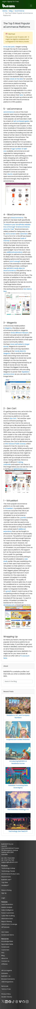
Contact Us (5, 961)
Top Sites (4, 882)
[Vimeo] (20, 1001)
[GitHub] (23, 1001)
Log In (4, 1)
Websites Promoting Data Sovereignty (18, 786)
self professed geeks (21, 121)
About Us (4, 958)
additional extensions (14, 252)
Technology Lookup (8, 868)
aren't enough (15, 261)
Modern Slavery (6, 997)
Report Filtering (6, 921)
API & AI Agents (6, 970)
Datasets (4, 973)
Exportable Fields (7, 944)
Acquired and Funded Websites (18, 739)
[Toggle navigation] (31, 6)
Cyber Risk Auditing (8, 916)
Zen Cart (13, 418)
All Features (5, 927)
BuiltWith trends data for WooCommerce (14, 269)
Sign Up (4, 893)
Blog (10, 11)
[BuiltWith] (8, 5)
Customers (5, 950)
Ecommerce (19, 11)
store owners (11, 234)
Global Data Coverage (9, 924)
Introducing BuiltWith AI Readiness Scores (18, 762)
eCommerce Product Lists (10, 874)
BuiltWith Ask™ (6, 880)
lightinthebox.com (20, 469)
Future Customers (7, 913)
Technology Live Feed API (18, 831)
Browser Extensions (8, 979)
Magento (8, 328)
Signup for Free (13, 1)
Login (3, 898)
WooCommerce (17, 218)
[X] (2, 1001)
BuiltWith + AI (5, 976)
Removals (4, 986)
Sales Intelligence (7, 910)
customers (23, 234)
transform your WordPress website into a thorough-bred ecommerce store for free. (16, 226)
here (21, 95)
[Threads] (16, 1001)
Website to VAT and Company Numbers (18, 716)
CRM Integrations (7, 982)
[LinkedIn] (6, 1001)
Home (4, 11)
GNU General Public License (15, 444)
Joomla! (23, 517)
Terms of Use (6, 989)
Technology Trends (8, 871)
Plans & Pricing (6, 890)
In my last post (9, 47)
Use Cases (5, 932)
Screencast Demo (7, 935)
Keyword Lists (6, 877)
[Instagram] (27, 1001)
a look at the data (16, 79)
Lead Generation (7, 904)
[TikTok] (13, 1001)
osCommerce (8, 112)
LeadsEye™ (5, 885)
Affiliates (4, 964)
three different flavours (19, 333)
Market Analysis (6, 907)
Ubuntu (10, 174)
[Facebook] (9, 1001)
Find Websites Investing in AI (18, 809)
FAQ (2, 953)
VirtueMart (9, 508)
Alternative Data (7, 919)
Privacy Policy (6, 994)
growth (8, 591)
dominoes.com (9, 605)
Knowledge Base (7, 941)
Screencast (5, 947)
